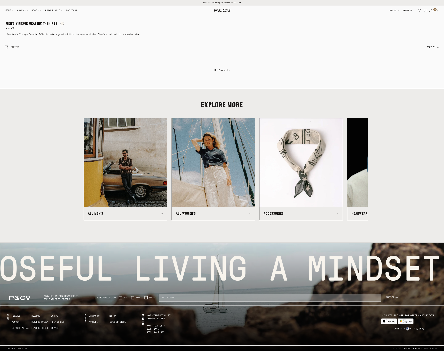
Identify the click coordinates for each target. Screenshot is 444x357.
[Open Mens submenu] (13, 10)
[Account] (431, 10)
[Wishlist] (425, 10)
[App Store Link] (389, 321)
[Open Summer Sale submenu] (62, 10)
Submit (390, 297)
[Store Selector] (407, 328)
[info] (62, 23)
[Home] (222, 10)
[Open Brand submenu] (398, 10)
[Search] (420, 10)
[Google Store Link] (405, 321)
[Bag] (436, 10)
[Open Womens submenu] (27, 10)
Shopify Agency (411, 348)
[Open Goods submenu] (40, 10)
